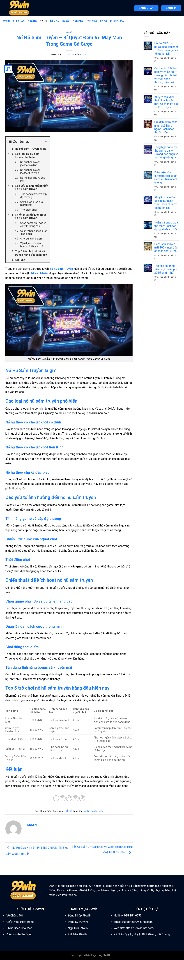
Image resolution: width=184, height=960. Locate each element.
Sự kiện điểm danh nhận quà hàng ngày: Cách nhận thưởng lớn (165, 127)
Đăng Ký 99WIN (78, 921)
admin (83, 55)
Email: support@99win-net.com (133, 921)
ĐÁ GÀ (66, 21)
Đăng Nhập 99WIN (79, 915)
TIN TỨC (92, 21)
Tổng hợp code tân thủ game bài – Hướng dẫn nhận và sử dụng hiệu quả (166, 152)
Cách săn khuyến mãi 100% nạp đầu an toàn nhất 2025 (166, 247)
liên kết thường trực (93, 811)
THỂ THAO (18, 21)
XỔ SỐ (103, 21)
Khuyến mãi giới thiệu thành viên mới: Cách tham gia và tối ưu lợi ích (166, 102)
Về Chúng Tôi (14, 915)
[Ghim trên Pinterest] (76, 798)
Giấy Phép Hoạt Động (20, 921)
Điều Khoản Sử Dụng (19, 934)
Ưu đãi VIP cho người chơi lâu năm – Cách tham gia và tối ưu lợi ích (166, 48)
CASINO (32, 21)
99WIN (6, 21)
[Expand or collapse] (46, 141)
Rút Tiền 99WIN (77, 934)
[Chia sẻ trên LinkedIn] (82, 798)
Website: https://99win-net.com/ (134, 928)
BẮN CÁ (54, 21)
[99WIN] (21, 8)
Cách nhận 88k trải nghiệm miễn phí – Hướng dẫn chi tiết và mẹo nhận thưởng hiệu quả (165, 75)
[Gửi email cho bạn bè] (69, 798)
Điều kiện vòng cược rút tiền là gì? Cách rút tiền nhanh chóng (166, 177)
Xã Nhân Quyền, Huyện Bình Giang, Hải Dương (142, 934)
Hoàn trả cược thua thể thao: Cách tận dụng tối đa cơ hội (166, 226)
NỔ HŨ (43, 21)
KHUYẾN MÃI (117, 21)
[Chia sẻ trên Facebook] (56, 798)
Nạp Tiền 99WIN (78, 928)
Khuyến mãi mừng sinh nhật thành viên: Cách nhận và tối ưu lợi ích (165, 202)
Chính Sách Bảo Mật (19, 928)
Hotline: (128, 915)
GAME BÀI (78, 21)
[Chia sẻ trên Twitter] (63, 798)
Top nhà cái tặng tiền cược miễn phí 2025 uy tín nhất (165, 269)
